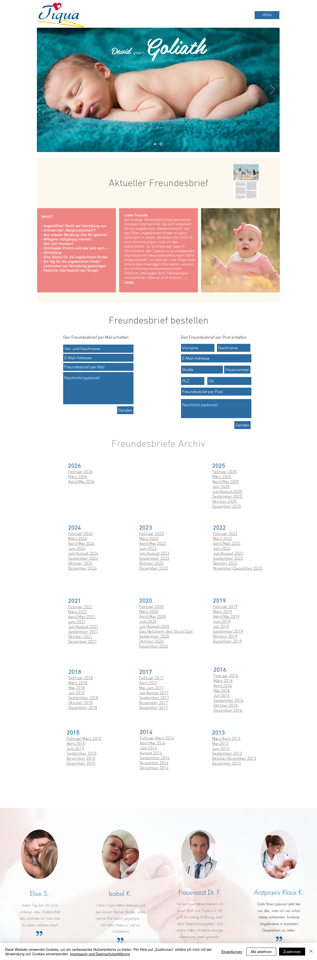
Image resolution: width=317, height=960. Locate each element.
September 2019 (228, 631)
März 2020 (148, 611)
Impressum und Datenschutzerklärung (100, 953)
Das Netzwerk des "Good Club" (166, 631)
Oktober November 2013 (234, 758)
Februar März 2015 (84, 738)
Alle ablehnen (261, 951)
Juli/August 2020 (154, 626)
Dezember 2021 (82, 641)
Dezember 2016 (227, 710)
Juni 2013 (220, 748)
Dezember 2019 (227, 641)
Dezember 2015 (81, 763)
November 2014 (154, 763)
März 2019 (222, 611)
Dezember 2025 (226, 506)
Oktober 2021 (80, 636)
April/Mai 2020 (152, 616)
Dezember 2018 (82, 708)
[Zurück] (44, 90)
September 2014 (155, 758)
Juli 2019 (221, 626)
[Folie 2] (161, 144)
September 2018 (83, 698)
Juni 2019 (221, 621)
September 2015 (82, 753)
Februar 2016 (225, 676)
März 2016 (223, 681)
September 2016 (228, 700)
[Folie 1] (155, 144)
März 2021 (77, 612)
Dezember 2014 (154, 768)
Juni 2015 (75, 748)
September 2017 (154, 698)
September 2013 (227, 753)
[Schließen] (311, 951)
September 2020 (154, 636)
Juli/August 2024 (83, 553)
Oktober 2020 (151, 641)
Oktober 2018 (80, 703)
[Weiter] (272, 90)
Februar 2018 (80, 678)
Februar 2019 (225, 607)
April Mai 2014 (152, 743)
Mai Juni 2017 (151, 688)
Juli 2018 (76, 693)
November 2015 (81, 758)
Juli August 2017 (154, 693)
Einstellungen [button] (231, 951)
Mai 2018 (76, 688)
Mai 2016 (221, 690)
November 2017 (153, 703)
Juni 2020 (148, 621)
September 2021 (83, 632)
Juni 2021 (76, 622)
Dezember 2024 (82, 568)
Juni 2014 (148, 748)
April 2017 (148, 683)
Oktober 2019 (225, 636)
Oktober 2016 (225, 705)
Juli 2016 (221, 695)
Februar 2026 (80, 472)
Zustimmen (292, 951)
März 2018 (77, 683)
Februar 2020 (151, 607)
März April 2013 (226, 738)
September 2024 (83, 558)
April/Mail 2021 (82, 617)
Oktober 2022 (225, 563)
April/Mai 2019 (226, 616)
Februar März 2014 (157, 738)
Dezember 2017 (153, 708)
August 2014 (151, 753)
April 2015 (76, 743)
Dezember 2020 (153, 646)
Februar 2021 (80, 607)
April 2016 (222, 685)
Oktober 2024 (80, 563)
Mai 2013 (220, 743)
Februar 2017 (151, 678)
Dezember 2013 (226, 763)
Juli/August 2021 (83, 627)
